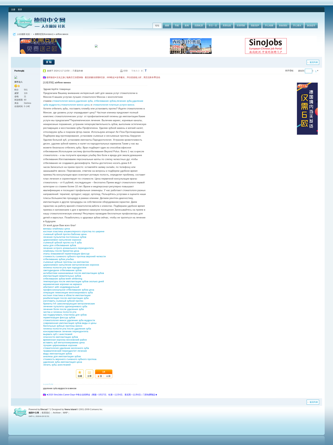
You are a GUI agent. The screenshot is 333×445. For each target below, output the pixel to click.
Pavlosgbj (19, 71)
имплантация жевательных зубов (62, 275)
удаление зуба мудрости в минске (59, 388)
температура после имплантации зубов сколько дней (73, 281)
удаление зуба (84, 100)
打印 (125, 71)
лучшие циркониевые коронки (60, 345)
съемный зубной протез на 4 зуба (62, 242)
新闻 (187, 25)
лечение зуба (124, 100)
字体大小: (135, 71)
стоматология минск (63, 100)
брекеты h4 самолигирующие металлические (69, 303)
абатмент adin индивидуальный (61, 287)
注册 (13, 9)
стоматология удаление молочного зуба (66, 348)
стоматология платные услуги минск (113, 104)
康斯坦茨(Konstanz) (44, 34)
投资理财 (241, 25)
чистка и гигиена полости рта (59, 311)
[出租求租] (48, 82)
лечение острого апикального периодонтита (68, 248)
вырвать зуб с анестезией (57, 334)
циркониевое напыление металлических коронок (71, 264)
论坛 (157, 25)
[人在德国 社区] (39, 27)
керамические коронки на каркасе (62, 284)
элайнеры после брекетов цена (61, 250)
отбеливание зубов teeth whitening (62, 278)
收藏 (80, 376)
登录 (20, 9)
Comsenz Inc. (96, 409)
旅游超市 (311, 25)
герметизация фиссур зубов (59, 317)
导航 (177, 25)
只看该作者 (77, 71)
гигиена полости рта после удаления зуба (67, 328)
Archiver (57, 413)
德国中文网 (34, 413)
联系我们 (46, 413)
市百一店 (213, 25)
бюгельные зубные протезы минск (62, 325)
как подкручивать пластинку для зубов (65, 314)
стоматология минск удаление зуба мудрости (69, 320)
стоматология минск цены (75, 104)
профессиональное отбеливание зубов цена (68, 289)
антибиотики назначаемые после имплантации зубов (73, 273)
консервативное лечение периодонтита (65, 331)
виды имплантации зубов (57, 353)
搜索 (167, 25)
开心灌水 (297, 25)
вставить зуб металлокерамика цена (64, 342)
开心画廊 (269, 25)
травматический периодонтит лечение (65, 350)
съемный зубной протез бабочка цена (65, 234)
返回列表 (314, 62)
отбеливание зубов (105, 100)
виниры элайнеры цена (56, 228)
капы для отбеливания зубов (59, 245)
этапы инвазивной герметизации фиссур (66, 253)
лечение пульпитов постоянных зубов (64, 237)
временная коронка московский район (65, 339)
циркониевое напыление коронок (62, 239)
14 (103, 371)
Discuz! (44, 409)
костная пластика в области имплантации (67, 295)
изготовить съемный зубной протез (63, 300)
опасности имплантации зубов (60, 336)
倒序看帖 (289, 70)
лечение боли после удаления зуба (63, 309)
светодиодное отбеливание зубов (62, 270)
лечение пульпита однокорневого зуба (65, 306)
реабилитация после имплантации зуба (66, 298)
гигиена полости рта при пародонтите (64, 267)
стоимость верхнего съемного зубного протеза (69, 359)
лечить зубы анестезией (57, 364)
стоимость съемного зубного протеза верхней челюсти (74, 256)
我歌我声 (255, 25)
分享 (89, 376)
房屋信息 (227, 25)
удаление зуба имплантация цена (62, 361)
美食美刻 (283, 25)
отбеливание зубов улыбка (58, 259)
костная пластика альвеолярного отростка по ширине (73, 231)
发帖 (49, 62)
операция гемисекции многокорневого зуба (68, 292)
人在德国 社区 (23, 34)
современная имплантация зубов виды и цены (69, 323)
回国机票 (199, 25)
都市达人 (18, 82)
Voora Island (70, 409)
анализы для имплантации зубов (62, 356)
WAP (65, 413)
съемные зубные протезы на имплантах (66, 262)
